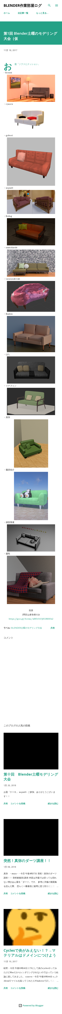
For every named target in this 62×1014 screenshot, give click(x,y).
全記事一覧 (23, 12)
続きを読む (53, 803)
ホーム (7, 12)
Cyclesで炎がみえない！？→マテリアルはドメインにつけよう (30, 953)
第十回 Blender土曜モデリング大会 (31, 776)
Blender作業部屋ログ (23, 5)
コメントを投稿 (18, 803)
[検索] (49, 5)
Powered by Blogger (32, 1005)
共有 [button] (53, 627)
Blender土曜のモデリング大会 (26, 627)
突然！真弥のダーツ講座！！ (27, 860)
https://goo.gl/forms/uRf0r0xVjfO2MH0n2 (31, 618)
